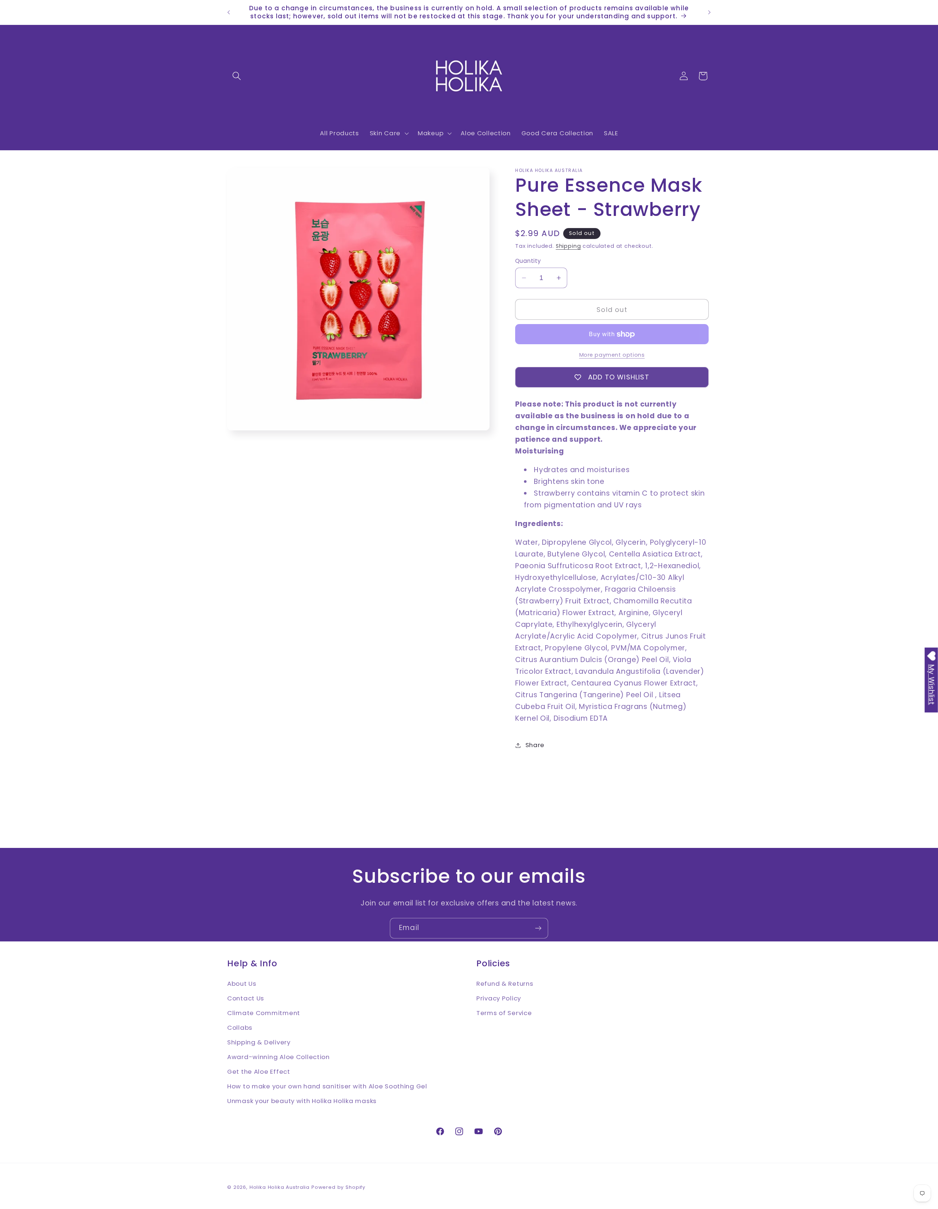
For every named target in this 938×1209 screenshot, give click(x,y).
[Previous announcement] (229, 12)
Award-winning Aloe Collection (278, 1056)
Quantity (528, 261)
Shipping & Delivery (259, 1041)
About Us (241, 983)
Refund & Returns (504, 983)
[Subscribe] (538, 928)
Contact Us (245, 997)
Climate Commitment (263, 1012)
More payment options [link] (612, 355)
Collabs (239, 1027)
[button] (237, 76)
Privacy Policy (498, 997)
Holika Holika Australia (280, 1187)
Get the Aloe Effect (258, 1071)
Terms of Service (504, 1012)
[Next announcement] (709, 12)
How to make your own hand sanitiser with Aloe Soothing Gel (327, 1085)
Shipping (568, 246)
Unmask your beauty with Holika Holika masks (302, 1100)
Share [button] (534, 745)
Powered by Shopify (338, 1187)
